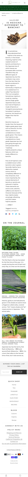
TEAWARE (14, 391)
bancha (14, 208)
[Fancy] (12, 214)
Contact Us (14, 441)
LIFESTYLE (14, 395)
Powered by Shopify (14, 463)
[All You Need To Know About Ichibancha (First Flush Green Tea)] (14, 326)
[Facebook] (6, 214)
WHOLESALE (14, 401)
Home (14, 385)
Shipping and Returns (14, 433)
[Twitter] (16, 214)
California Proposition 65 (14, 439)
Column (14, 413)
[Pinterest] (9, 214)
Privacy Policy (14, 435)
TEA (14, 388)
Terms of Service (14, 437)
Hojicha (14, 417)
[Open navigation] (3, 2)
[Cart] (24, 2)
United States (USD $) (13, 450)
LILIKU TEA (15, 460)
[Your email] (6, 372)
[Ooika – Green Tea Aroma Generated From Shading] (14, 282)
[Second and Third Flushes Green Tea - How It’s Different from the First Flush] (14, 238)
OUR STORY (14, 398)
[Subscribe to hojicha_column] (19, 214)
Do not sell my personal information (14, 443)
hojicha (8, 210)
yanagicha (14, 210)
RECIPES (14, 405)
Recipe (14, 420)
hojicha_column (6, 13)
